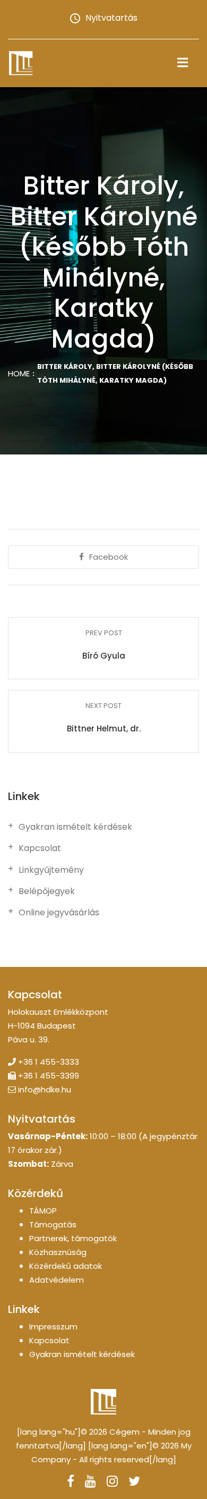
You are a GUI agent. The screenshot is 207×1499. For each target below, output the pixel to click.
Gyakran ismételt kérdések (75, 827)
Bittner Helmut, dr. (104, 728)
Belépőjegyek (47, 891)
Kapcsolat (40, 848)
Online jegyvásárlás (59, 913)
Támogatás (52, 1224)
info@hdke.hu (44, 1089)
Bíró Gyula (103, 655)
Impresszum (53, 1326)
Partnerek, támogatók (73, 1238)
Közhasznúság (58, 1252)
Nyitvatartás (111, 18)
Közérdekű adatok (65, 1265)
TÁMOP (43, 1210)
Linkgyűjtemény (51, 870)
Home (19, 373)
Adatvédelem (56, 1279)
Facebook (108, 556)
